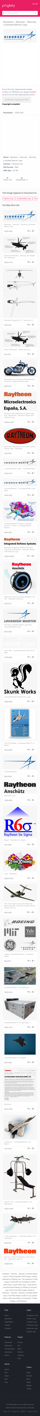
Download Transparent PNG (16, 99)
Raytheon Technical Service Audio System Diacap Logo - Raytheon (19, 447)
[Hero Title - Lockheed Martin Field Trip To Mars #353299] (20, 643)
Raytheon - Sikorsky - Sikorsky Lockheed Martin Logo (19, 225)
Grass (7, 1376)
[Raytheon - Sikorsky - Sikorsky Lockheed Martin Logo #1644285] (20, 216)
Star (6, 1379)
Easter (7, 1355)
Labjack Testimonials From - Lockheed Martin (18, 955)
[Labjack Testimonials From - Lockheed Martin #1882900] (20, 935)
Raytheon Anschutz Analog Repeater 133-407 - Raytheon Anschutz (20, 598)
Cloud (7, 1369)
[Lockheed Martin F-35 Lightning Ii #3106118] (20, 1009)
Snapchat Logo (32, 1328)
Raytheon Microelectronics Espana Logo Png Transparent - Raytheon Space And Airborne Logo (19, 415)
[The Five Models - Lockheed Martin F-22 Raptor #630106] (20, 724)
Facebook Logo (32, 1325)
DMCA (23, 1411)
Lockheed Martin (10, 772)
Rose (28, 1379)
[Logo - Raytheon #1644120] (20, 861)
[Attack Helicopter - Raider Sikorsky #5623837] (20, 338)
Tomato (7, 1325)
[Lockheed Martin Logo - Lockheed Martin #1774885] (20, 463)
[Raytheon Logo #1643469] (20, 787)
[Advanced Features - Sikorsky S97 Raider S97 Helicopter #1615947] (20, 245)
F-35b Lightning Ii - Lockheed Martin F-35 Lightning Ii (20, 1237)
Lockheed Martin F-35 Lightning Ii (16, 987)
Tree (6, 1382)
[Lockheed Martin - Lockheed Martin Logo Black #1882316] (20, 482)
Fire (6, 1372)
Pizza (7, 1315)
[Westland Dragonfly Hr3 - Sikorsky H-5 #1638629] (20, 293)
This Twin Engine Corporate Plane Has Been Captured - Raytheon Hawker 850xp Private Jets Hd (19, 906)
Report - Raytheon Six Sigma (15, 840)
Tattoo (29, 1389)
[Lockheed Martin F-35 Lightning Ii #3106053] (20, 976)
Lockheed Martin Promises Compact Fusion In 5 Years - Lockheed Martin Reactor (17, 525)
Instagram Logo (32, 1315)
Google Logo (31, 1331)
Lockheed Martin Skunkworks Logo (17, 697)
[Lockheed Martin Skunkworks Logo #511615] (20, 679)
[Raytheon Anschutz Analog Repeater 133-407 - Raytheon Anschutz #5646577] (20, 578)
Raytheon (7, 1104)
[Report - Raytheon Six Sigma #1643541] (20, 822)
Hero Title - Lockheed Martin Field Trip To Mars (19, 651)
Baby (19, 1349)
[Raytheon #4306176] (20, 1085)
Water (29, 1382)
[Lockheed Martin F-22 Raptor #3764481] (20, 1044)
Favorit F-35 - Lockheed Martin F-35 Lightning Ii (18, 1203)
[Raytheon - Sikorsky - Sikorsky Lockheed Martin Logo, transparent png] (20, 36)
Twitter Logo (31, 1319)
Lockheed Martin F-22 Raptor (15, 1058)
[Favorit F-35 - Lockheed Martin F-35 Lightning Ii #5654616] (20, 1177)
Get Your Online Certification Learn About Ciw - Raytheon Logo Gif (19, 1258)
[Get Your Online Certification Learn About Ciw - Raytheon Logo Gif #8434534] (20, 1251)
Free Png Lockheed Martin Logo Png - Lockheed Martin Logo (18, 626)
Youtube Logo (32, 1322)
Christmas (8, 1342)
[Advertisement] (20, 64)
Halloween (8, 1345)
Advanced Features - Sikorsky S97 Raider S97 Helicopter (19, 257)
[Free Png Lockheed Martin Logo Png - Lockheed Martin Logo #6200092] (20, 616)
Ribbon (29, 1385)
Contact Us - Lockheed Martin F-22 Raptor (17, 1143)
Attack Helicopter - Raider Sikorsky (17, 349)
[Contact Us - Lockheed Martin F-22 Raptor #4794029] (20, 1127)
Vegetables (9, 1322)
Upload (35, 4)
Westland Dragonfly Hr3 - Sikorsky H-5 (18, 320)
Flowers (29, 1376)
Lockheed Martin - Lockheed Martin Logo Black (19, 489)
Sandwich (8, 1319)
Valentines (8, 1352)
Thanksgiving (9, 1349)
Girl (19, 1345)
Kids (19, 1358)
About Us (6, 1411)
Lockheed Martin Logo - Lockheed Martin (19, 469)
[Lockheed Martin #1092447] (20, 762)
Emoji (28, 1372)
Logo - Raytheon (10, 874)
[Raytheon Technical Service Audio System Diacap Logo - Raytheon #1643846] (20, 436)
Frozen (20, 1342)
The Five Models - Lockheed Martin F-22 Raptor (19, 744)
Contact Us (15, 1411)
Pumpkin (8, 1328)
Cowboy (21, 1355)
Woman (20, 1352)
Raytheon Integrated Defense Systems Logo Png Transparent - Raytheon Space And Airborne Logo (19, 549)
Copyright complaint (11, 104)
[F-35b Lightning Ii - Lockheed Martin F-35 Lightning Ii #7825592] (20, 1224)
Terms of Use (32, 1411)
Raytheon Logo (10, 795)
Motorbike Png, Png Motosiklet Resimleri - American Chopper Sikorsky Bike (20, 380)
